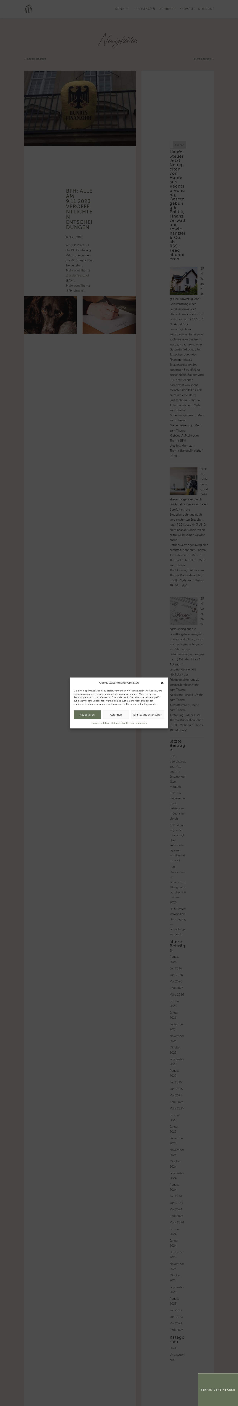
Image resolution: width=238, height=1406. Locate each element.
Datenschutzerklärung (122, 723)
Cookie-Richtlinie (100, 723)
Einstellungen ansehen (147, 714)
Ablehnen (116, 714)
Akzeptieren (87, 714)
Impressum (141, 723)
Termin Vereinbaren (218, 1389)
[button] (162, 683)
